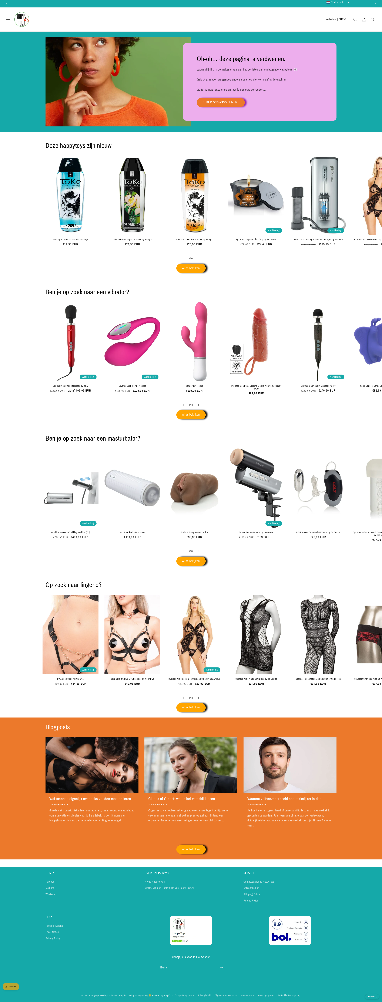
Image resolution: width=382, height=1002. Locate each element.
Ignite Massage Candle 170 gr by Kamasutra (256, 239)
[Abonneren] (221, 967)
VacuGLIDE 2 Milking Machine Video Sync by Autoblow (318, 239)
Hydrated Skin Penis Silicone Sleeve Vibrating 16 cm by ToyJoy (256, 387)
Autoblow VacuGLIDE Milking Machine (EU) (70, 532)
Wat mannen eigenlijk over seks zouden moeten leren (90, 799)
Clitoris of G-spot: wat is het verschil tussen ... (183, 799)
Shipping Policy (252, 894)
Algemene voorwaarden (226, 995)
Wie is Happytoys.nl (154, 881)
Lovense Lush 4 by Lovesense (132, 386)
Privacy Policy (53, 938)
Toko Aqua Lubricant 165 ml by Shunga (70, 239)
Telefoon (50, 881)
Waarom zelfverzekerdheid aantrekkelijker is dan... (286, 799)
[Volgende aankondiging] (375, 3)
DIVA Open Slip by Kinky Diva (70, 679)
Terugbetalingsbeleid (184, 995)
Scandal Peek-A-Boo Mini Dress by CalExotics (256, 679)
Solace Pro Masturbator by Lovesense (256, 532)
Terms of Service (54, 925)
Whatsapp (51, 894)
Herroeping (372, 996)
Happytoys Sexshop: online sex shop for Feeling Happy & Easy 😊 (120, 995)
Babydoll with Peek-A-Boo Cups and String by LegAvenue (194, 679)
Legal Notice (52, 932)
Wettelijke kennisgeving (289, 995)
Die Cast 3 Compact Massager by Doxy (318, 386)
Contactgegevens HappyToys (259, 881)
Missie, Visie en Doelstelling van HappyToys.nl (169, 887)
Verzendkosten (251, 887)
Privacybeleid (204, 995)
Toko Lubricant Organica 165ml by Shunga (132, 239)
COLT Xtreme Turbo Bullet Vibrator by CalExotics (318, 532)
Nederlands (337, 2)
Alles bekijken (191, 268)
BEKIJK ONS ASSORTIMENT (221, 102)
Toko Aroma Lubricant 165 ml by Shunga (194, 239)
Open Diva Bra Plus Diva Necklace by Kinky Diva (132, 679)
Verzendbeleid (247, 995)
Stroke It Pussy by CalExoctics (194, 532)
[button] (8, 19)
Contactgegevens (266, 995)
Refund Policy (251, 900)
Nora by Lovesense (194, 386)
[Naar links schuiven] (183, 258)
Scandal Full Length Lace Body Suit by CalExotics (318, 679)
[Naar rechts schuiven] (198, 258)
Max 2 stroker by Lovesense (132, 532)
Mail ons (50, 887)
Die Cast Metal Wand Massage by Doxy (70, 386)
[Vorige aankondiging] (6, 3)
